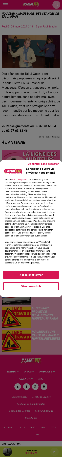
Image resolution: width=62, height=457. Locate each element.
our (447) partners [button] (20, 179)
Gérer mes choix (31, 286)
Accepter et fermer (31, 275)
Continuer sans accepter (43, 164)
